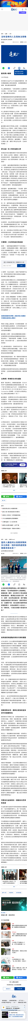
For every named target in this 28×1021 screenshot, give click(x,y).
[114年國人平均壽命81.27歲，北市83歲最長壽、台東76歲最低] (5, 943)
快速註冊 (19, 989)
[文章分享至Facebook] (8, 68)
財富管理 (11, 892)
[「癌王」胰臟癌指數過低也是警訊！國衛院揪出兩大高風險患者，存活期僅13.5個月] (5, 934)
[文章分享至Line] (3, 68)
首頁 (2, 33)
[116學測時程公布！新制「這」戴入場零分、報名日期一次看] (5, 959)
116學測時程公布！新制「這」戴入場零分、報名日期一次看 (19, 960)
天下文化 (21, 1000)
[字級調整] (24, 68)
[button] (15, 490)
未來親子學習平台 (6, 1002)
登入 (16, 73)
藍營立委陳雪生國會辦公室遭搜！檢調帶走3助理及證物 (19, 926)
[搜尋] (26, 9)
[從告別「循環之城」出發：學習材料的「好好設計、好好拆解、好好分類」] (5, 968)
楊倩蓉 (2, 42)
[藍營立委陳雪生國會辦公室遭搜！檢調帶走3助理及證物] (5, 926)
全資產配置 (18, 892)
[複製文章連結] (14, 68)
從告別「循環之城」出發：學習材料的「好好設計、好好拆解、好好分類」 (19, 968)
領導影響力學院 (22, 1002)
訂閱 (21, 265)
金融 (6, 539)
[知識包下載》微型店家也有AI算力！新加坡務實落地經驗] (5, 1015)
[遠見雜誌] (14, 9)
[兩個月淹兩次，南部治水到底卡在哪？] (5, 951)
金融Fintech (12, 539)
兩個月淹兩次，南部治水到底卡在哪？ (19, 951)
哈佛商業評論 (13, 1000)
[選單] (2, 9)
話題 (6, 33)
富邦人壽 (4, 892)
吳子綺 (2, 553)
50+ (14, 1002)
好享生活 (14, 932)
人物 (10, 33)
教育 (13, 957)
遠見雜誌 (4, 1000)
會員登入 (8, 989)
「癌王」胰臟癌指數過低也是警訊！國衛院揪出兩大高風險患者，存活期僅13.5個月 (19, 934)
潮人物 (3, 500)
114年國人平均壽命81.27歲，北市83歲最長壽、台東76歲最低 (19, 943)
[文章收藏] (19, 68)
